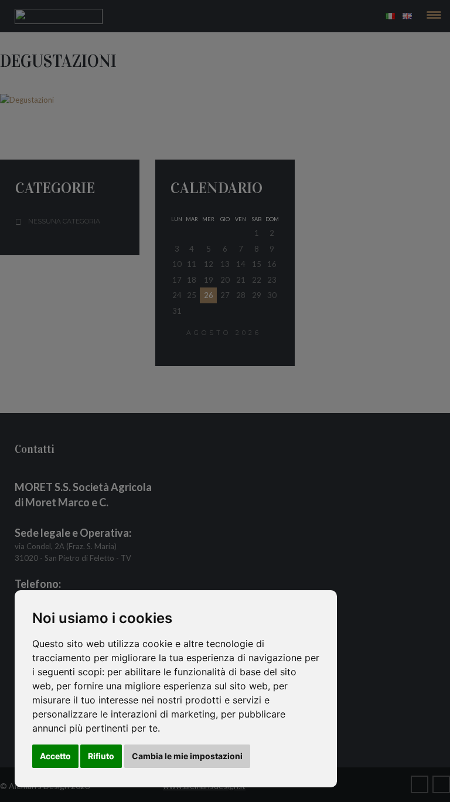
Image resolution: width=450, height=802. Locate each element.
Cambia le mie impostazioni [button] (187, 756)
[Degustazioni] (225, 100)
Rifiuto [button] (101, 756)
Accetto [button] (55, 756)
